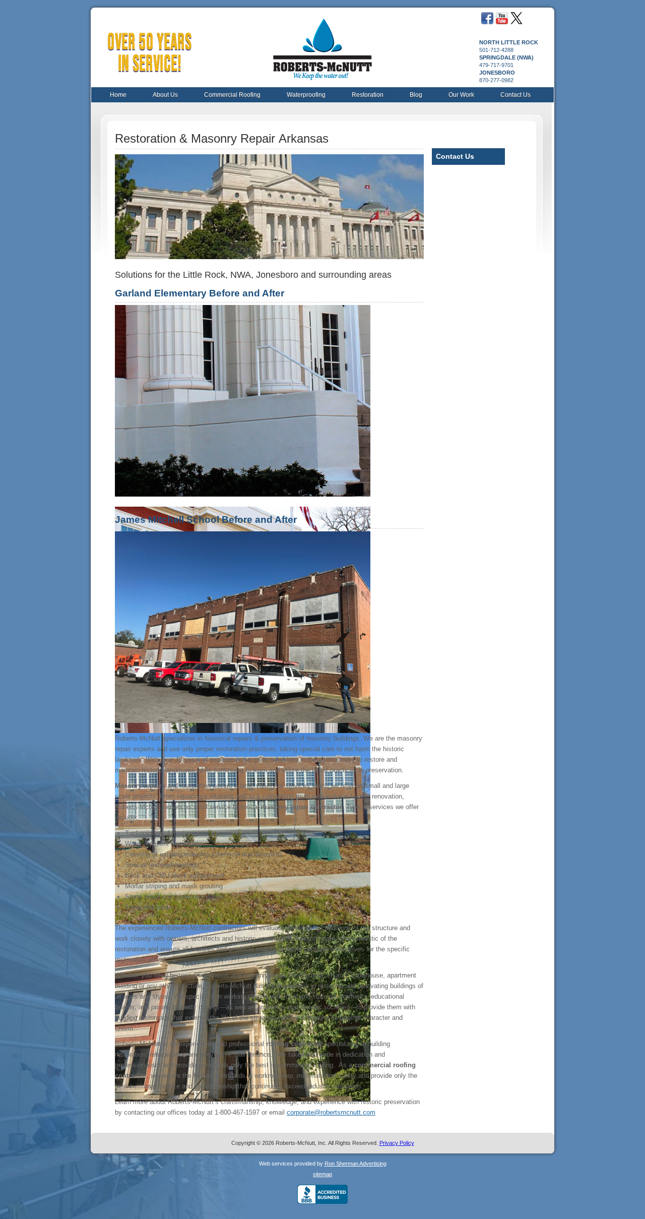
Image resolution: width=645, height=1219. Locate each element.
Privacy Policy (396, 1143)
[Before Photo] (242, 720)
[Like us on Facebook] (487, 22)
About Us (165, 94)
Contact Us (515, 94)
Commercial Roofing (232, 94)
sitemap (322, 1174)
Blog (416, 94)
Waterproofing (306, 94)
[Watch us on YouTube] (502, 22)
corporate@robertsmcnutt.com (331, 1112)
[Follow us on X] (516, 22)
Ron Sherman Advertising (355, 1164)
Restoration (367, 94)
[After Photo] (242, 494)
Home (118, 94)
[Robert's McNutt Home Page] (322, 45)
